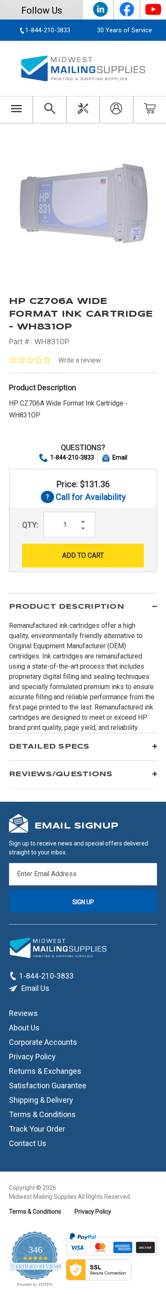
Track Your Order (37, 1128)
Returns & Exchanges (45, 1071)
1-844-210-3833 (72, 457)
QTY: (30, 524)
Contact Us (27, 1143)
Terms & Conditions (42, 1114)
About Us (24, 1027)
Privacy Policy (32, 1056)
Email (119, 457)
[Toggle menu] (16, 109)
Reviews (23, 1013)
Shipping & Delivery (41, 1099)
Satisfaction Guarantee (47, 1085)
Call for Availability (83, 497)
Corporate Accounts (43, 1042)
